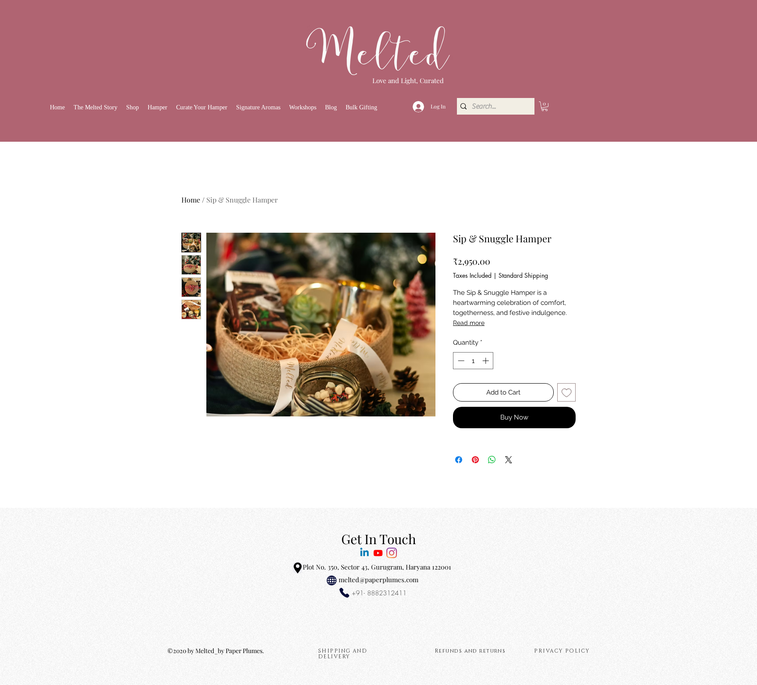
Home (190, 199)
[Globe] (331, 580)
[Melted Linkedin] (364, 553)
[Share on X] (508, 459)
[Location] (297, 567)
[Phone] (344, 592)
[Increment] (486, 361)
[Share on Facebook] (458, 459)
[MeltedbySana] (378, 553)
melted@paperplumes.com (378, 579)
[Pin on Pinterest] (475, 459)
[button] (132, 107)
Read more (469, 322)
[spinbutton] (473, 361)
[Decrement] (460, 361)
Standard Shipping (523, 275)
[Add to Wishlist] (566, 392)
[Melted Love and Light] (391, 553)
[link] (544, 106)
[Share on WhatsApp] (492, 459)
